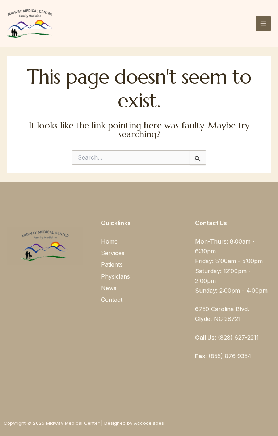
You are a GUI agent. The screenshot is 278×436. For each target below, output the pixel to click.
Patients (112, 264)
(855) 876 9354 (230, 356)
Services (113, 253)
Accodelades (149, 423)
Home (109, 241)
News (109, 288)
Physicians (115, 276)
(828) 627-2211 (238, 337)
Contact (111, 299)
